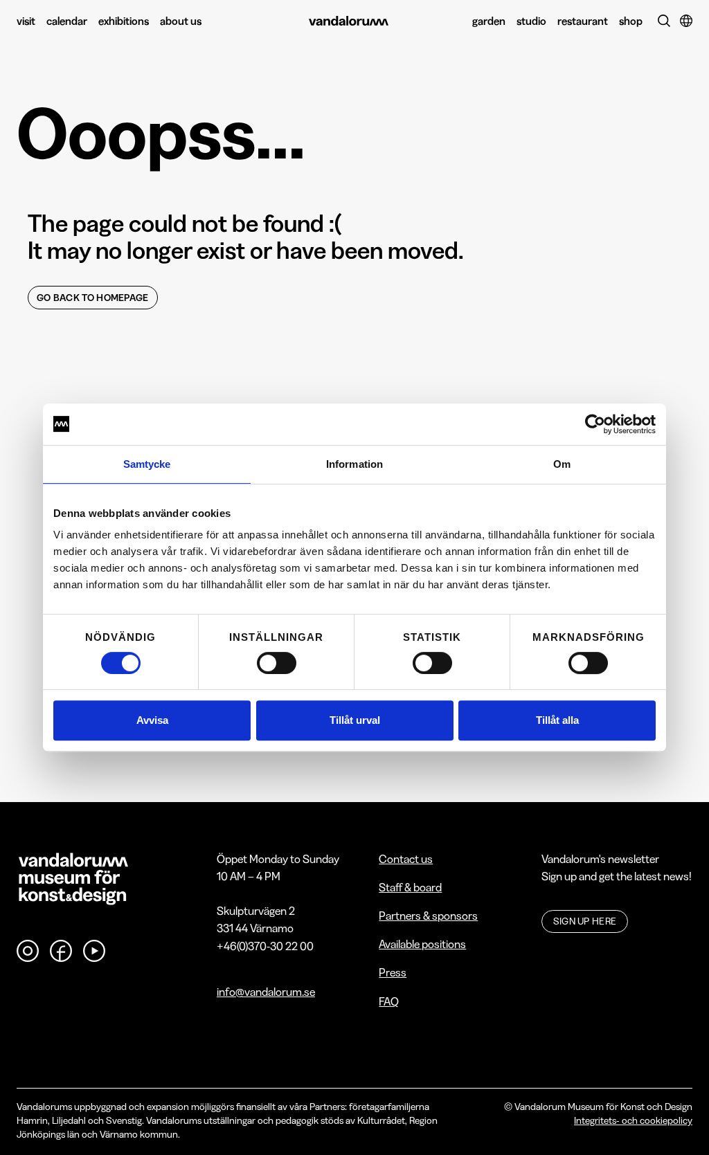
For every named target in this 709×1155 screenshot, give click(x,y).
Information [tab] (354, 464)
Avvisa (152, 720)
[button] (685, 21)
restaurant (582, 21)
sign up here (585, 921)
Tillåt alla (557, 720)
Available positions (422, 944)
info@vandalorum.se (266, 992)
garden (488, 21)
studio (531, 21)
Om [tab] (562, 464)
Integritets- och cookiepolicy (633, 1120)
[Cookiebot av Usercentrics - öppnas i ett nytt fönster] (595, 424)
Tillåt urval (355, 720)
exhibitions (123, 21)
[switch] (276, 663)
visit (26, 21)
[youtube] (94, 951)
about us (180, 21)
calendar (66, 21)
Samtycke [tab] (147, 464)
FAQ (389, 1001)
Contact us (406, 859)
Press (392, 972)
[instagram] (28, 951)
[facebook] (61, 951)
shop (631, 21)
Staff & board (410, 887)
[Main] (348, 21)
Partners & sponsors (428, 915)
